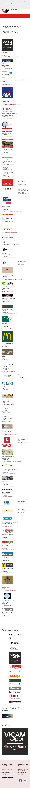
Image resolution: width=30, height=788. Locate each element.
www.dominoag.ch (22, 193)
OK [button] (3, 7)
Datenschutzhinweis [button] (15, 3)
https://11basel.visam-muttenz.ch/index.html (12, 56)
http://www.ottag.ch (22, 442)
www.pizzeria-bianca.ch (7, 421)
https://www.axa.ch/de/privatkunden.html (12, 104)
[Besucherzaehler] (8, 778)
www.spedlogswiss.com (7, 84)
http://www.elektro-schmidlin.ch (9, 232)
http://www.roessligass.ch (8, 404)
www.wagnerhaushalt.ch (7, 572)
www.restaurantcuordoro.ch (8, 473)
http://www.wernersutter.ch (8, 616)
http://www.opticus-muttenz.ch (9, 391)
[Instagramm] (25, 782)
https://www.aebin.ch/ (7, 68)
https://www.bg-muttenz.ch (8, 154)
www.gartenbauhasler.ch (7, 291)
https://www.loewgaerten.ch (8, 328)
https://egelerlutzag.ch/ (7, 221)
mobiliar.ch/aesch (22, 184)
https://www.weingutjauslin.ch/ (9, 590)
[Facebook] (20, 782)
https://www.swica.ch (7, 526)
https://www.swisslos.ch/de (8, 538)
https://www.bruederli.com (8, 136)
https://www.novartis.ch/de (8, 371)
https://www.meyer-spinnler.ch (9, 313)
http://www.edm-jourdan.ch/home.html (11, 211)
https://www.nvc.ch (22, 379)
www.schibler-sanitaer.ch (8, 496)
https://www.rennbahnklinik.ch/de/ (10, 434)
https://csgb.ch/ (5, 176)
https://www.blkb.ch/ (7, 118)
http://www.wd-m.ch (7, 605)
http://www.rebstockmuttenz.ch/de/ (10, 244)
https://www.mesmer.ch (7, 360)
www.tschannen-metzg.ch (8, 549)
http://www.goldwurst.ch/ (8, 302)
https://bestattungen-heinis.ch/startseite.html (13, 279)
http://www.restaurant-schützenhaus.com (12, 461)
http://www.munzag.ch (7, 164)
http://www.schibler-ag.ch (8, 486)
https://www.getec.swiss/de (8, 257)
